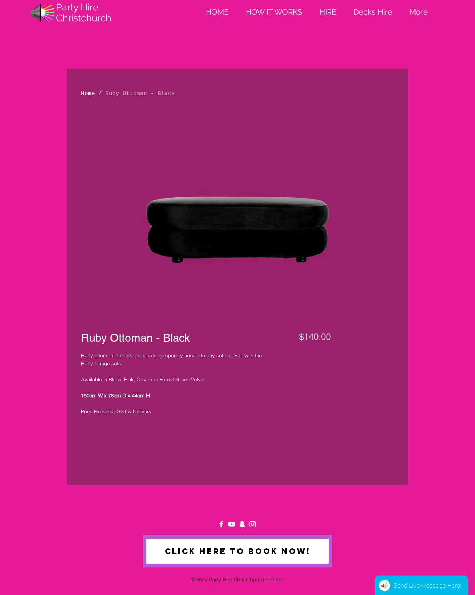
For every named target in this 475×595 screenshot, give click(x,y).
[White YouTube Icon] (231, 524)
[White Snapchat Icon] (242, 524)
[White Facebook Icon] (221, 524)
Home (88, 93)
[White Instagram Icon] (252, 524)
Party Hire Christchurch (83, 12)
